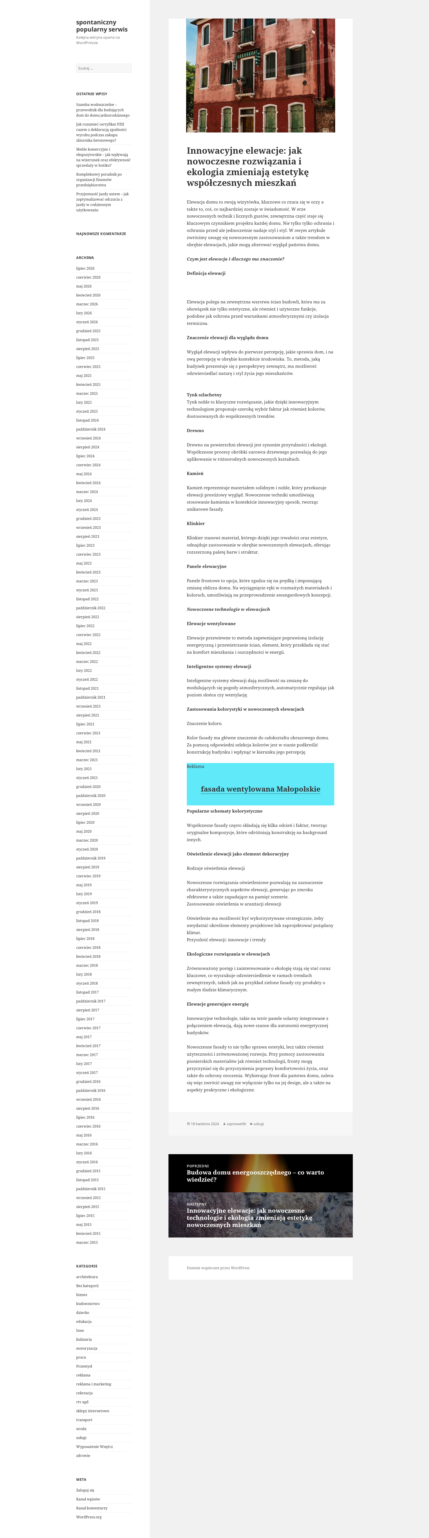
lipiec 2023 (85, 545)
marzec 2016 (87, 1144)
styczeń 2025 (87, 411)
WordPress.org (89, 1517)
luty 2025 (84, 402)
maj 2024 (84, 473)
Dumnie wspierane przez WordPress (218, 1267)
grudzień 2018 (88, 911)
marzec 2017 (87, 1054)
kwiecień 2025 (88, 384)
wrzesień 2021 (88, 706)
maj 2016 (84, 1135)
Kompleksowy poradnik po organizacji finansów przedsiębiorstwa (99, 179)
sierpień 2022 (87, 616)
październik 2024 (90, 429)
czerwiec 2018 (88, 947)
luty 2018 (84, 974)
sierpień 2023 (87, 536)
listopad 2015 (87, 1179)
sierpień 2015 (87, 1206)
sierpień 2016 (87, 1108)
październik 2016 (90, 1090)
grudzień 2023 (88, 518)
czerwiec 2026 (88, 277)
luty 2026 (84, 313)
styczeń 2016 (87, 1162)
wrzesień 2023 (88, 527)
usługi (81, 1437)
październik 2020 (90, 795)
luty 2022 (84, 670)
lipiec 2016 (85, 1117)
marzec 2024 (87, 491)
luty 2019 (84, 893)
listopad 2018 (87, 920)
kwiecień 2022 (88, 652)
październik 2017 (90, 1001)
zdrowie (83, 1455)
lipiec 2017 (85, 1019)
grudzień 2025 (88, 330)
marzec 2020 (87, 840)
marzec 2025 (87, 393)
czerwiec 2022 (88, 634)
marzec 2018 (87, 965)
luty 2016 (84, 1153)
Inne (80, 1330)
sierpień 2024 (87, 447)
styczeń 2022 (87, 679)
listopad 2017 (87, 992)
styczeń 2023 (87, 590)
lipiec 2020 (85, 822)
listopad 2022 (87, 599)
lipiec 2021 (85, 724)
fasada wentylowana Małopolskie (260, 789)
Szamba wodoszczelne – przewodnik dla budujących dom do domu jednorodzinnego (103, 110)
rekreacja (84, 1393)
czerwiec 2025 (88, 366)
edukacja (84, 1321)
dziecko (82, 1312)
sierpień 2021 (87, 715)
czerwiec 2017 (88, 1027)
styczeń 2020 (87, 849)
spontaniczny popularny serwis (102, 25)
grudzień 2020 (88, 786)
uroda (81, 1428)
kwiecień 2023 (88, 572)
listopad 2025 (87, 339)
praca (81, 1357)
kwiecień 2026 (88, 295)
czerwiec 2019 (88, 876)
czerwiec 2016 (88, 1126)
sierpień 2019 (87, 867)
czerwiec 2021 (88, 733)
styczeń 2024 (87, 509)
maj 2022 (84, 643)
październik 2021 (90, 697)
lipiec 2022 (85, 625)
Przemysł (84, 1366)
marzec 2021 (87, 759)
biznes (81, 1294)
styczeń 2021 (87, 777)
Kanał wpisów (88, 1499)
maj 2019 (84, 884)
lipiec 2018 (85, 938)
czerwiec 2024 (88, 464)
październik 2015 (90, 1188)
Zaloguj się (85, 1490)
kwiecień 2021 (88, 750)
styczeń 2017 (87, 1072)
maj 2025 (84, 375)
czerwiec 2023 (88, 554)
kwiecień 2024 (88, 482)
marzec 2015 (87, 1242)
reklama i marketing (93, 1384)
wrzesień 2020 (88, 804)
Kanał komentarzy (91, 1508)
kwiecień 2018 (88, 956)
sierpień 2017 (87, 1010)
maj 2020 (84, 831)
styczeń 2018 (87, 983)
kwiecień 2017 (88, 1045)
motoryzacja (86, 1348)
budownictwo (88, 1303)
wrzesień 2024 (88, 438)
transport (84, 1419)
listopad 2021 (87, 688)
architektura (87, 1276)
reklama (83, 1375)
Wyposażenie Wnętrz (94, 1446)
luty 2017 (84, 1063)
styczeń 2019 (87, 902)
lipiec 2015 (85, 1215)
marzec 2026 (87, 304)
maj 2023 (84, 563)
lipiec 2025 (85, 357)
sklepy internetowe (92, 1410)
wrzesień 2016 (88, 1099)
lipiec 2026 (85, 268)
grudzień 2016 (88, 1081)
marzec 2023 (87, 581)
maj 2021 (84, 742)
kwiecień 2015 (88, 1233)
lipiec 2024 (85, 456)
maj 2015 (84, 1224)
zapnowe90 (236, 1123)
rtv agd (82, 1401)
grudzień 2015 (88, 1170)
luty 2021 (84, 768)
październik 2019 (90, 858)
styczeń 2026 (87, 321)
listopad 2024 (87, 420)
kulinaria (84, 1339)
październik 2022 (90, 607)
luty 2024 (84, 500)
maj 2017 (84, 1036)
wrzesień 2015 (88, 1197)
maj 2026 (84, 286)
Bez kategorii (87, 1285)
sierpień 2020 (87, 813)
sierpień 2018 (87, 929)
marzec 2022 (87, 661)
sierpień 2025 (87, 348)
